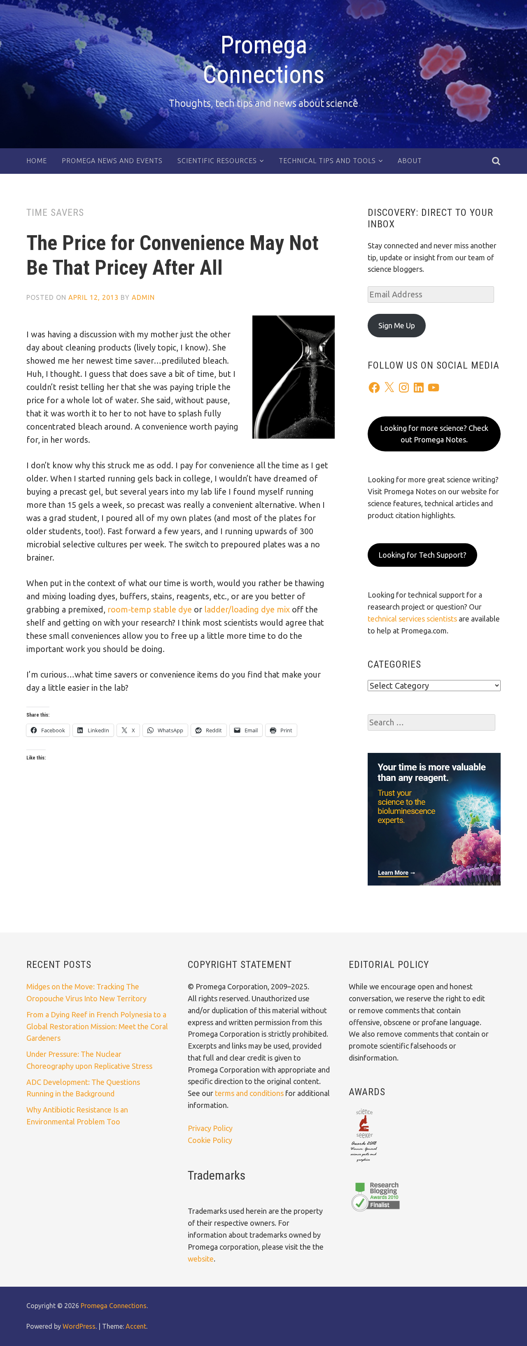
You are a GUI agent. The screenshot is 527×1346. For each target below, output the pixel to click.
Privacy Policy (210, 1128)
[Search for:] (431, 722)
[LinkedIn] (418, 387)
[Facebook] (374, 387)
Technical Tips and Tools (327, 160)
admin (143, 297)
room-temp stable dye (149, 609)
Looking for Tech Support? (422, 555)
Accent (136, 1326)
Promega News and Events (112, 160)
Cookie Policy (210, 1140)
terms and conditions (250, 1093)
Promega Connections (263, 59)
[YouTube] (433, 387)
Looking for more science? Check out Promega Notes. (434, 434)
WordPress (79, 1326)
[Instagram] (403, 387)
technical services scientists (412, 619)
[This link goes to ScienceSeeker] (364, 1163)
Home (36, 160)
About (410, 160)
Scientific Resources (217, 160)
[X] (389, 387)
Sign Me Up (396, 325)
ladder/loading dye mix (247, 609)
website (201, 1259)
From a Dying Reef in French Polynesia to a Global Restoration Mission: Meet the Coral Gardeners (97, 1026)
